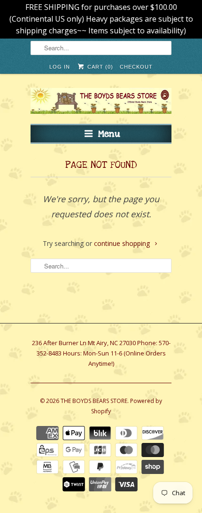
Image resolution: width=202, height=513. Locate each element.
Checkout (136, 67)
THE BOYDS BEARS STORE (94, 401)
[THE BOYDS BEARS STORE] (101, 102)
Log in (59, 67)
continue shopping (123, 243)
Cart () (99, 67)
